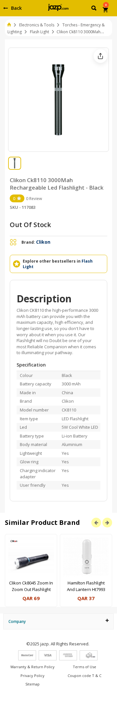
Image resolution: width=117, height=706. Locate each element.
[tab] (58, 621)
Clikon (43, 242)
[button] (94, 9)
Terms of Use (84, 666)
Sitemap (32, 684)
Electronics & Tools (36, 25)
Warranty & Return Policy (32, 666)
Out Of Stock (30, 224)
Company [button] (17, 621)
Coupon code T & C (84, 675)
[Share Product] (100, 56)
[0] (106, 10)
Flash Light (39, 32)
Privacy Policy (32, 675)
